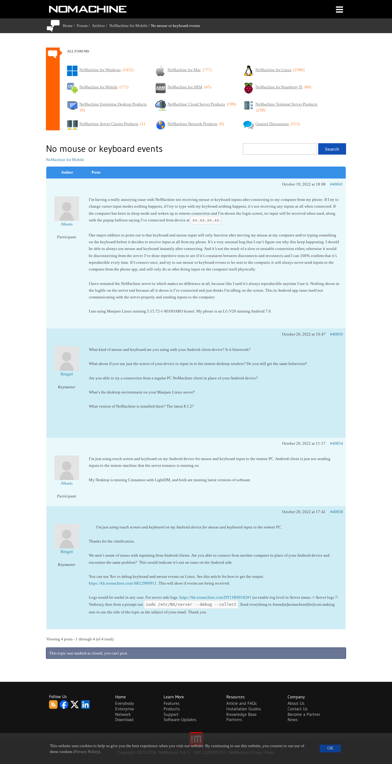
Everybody (124, 703)
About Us (296, 703)
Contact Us (297, 709)
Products (172, 709)
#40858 (336, 511)
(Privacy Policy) (86, 752)
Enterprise (124, 709)
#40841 (336, 184)
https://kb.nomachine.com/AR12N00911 (123, 583)
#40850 (336, 334)
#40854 (336, 443)
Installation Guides (243, 709)
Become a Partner (304, 714)
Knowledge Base (241, 714)
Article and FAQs (241, 703)
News (293, 719)
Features (171, 703)
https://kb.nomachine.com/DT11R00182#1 (215, 597)
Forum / (84, 25)
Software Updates (180, 719)
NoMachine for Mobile (128, 25)
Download (124, 719)
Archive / (100, 25)
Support (171, 714)
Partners (234, 719)
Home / (70, 25)
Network (123, 714)
